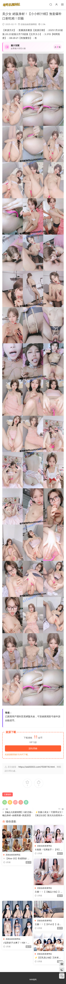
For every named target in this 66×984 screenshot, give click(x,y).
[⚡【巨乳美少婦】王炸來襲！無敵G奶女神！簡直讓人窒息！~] (49, 942)
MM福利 (33, 979)
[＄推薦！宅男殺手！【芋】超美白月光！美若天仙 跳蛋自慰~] (49, 834)
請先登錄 (33, 748)
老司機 (11, 4)
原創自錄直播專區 (29, 24)
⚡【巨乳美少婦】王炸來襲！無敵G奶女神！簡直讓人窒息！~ (48, 957)
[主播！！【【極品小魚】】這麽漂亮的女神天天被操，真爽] (49, 872)
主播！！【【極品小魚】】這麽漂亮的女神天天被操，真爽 (49, 891)
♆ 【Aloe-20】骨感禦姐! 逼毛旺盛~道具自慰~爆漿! (16, 858)
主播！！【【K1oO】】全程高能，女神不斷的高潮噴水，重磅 (49, 924)
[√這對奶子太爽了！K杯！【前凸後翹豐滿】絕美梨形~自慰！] (17, 918)
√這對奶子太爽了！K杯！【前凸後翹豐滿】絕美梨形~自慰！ (16, 942)
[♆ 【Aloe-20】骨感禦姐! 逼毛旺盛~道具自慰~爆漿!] (17, 838)
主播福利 (7, 794)
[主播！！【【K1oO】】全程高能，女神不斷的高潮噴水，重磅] (49, 909)
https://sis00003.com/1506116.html (36, 766)
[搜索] (50, 4)
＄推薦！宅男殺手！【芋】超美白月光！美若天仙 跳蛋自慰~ (49, 849)
